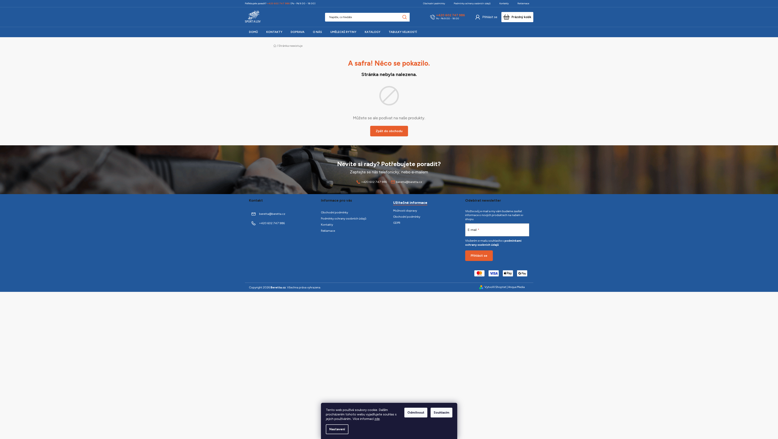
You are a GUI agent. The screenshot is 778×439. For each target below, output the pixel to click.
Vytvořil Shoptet (495, 287)
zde (377, 419)
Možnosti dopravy (405, 210)
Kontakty (504, 3)
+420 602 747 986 (450, 15)
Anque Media (516, 287)
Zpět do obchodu (389, 131)
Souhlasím (441, 412)
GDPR (396, 223)
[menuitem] (253, 32)
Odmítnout (415, 412)
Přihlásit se (489, 17)
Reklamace (523, 3)
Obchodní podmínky (434, 3)
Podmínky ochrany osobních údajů (472, 3)
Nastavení (337, 429)
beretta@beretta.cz (409, 182)
